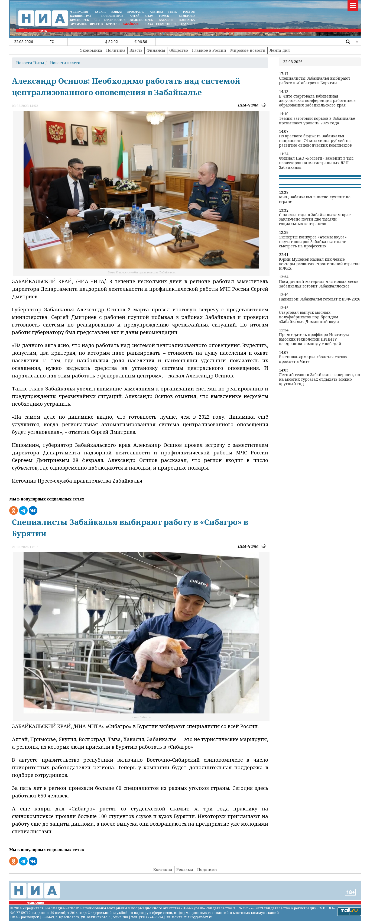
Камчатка (186, 19)
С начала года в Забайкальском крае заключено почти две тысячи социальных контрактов (315, 219)
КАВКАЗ (116, 11)
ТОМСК (165, 15)
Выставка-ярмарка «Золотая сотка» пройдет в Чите (313, 359)
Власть (135, 50)
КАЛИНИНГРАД (80, 15)
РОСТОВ (189, 11)
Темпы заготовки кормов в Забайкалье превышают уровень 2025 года (317, 120)
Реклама (184, 869)
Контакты (162, 869)
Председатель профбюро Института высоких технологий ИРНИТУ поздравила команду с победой (314, 339)
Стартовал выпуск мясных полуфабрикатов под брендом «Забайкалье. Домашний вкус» (309, 317)
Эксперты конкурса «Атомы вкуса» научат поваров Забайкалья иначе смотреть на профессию (312, 241)
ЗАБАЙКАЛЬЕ (132, 23)
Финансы (156, 50)
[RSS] (357, 42)
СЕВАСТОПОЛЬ (166, 23)
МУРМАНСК (78, 23)
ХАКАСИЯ (165, 19)
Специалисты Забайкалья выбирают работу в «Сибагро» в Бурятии (314, 80)
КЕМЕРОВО (187, 15)
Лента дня (280, 50)
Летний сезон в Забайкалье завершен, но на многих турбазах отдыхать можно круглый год (319, 379)
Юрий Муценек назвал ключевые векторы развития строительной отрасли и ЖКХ (319, 264)
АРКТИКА (156, 11)
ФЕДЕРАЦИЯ (79, 11)
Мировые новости (247, 50)
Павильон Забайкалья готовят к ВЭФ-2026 (319, 299)
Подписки (207, 869)
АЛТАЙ (134, 15)
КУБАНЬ (100, 11)
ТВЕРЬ (172, 11)
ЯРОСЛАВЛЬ (135, 11)
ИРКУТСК (96, 23)
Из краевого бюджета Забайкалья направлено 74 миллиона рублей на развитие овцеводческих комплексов (315, 140)
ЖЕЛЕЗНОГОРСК (141, 19)
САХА (149, 23)
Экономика (91, 50)
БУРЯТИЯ (112, 23)
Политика (115, 50)
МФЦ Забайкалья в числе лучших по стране (314, 199)
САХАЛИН (188, 23)
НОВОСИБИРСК (112, 15)
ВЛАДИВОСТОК (114, 19)
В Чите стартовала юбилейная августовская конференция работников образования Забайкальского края (317, 101)
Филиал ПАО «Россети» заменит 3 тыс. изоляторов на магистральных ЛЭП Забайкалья (316, 163)
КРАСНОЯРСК (79, 19)
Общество (178, 50)
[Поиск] (348, 42)
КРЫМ (149, 15)
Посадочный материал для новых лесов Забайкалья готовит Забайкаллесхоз (318, 284)
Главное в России (209, 50)
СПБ (97, 19)
